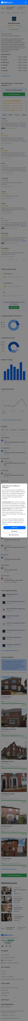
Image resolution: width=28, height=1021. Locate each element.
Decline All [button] (14, 531)
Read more (5, 524)
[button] (14, 535)
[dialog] (14, 510)
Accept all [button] (14, 527)
